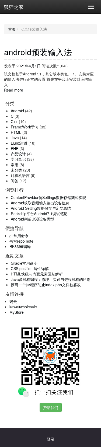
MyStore (16, 312)
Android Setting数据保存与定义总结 (41, 208)
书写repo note (21, 241)
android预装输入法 (38, 52)
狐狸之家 (13, 6)
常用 (14, 164)
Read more (13, 90)
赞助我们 (50, 407)
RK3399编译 (20, 246)
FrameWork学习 (25, 127)
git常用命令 (19, 235)
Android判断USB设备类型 (32, 219)
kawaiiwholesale (23, 306)
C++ (14, 121)
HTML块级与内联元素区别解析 (37, 274)
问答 (14, 180)
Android (17, 110)
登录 (50, 439)
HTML (16, 132)
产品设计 (18, 153)
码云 (13, 301)
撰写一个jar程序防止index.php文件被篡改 (46, 284)
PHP (14, 148)
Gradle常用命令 (24, 263)
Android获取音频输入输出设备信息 (40, 202)
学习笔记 (18, 159)
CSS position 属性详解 (30, 268)
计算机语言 (20, 175)
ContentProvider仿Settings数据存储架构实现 (48, 197)
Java (15, 137)
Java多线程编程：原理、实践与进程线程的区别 (50, 279)
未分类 (16, 170)
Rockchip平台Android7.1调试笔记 (39, 213)
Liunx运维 (19, 143)
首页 (12, 29)
